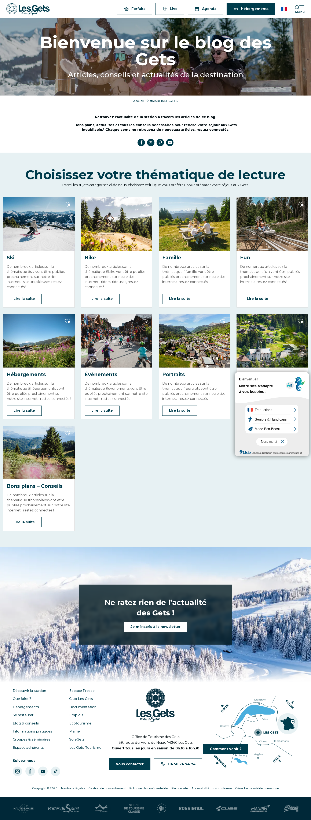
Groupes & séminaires (31, 739)
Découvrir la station (29, 691)
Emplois (76, 715)
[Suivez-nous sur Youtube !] (43, 771)
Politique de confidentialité (148, 788)
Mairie (74, 731)
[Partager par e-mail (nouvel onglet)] (170, 142)
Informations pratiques (32, 731)
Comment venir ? (225, 749)
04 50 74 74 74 (181, 764)
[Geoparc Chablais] (101, 808)
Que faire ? (22, 699)
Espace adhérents (28, 748)
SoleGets (77, 739)
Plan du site (179, 788)
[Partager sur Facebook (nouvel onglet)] (141, 142)
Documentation (82, 707)
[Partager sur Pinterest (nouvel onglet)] (160, 142)
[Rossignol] (191, 808)
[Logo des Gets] (155, 705)
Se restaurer (23, 715)
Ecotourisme (80, 723)
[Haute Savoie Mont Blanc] (23, 808)
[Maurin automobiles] (260, 808)
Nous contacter (130, 764)
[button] (284, 9)
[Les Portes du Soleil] (63, 808)
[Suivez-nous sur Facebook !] (30, 771)
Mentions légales (73, 788)
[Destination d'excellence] (161, 808)
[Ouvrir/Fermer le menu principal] (302, 9)
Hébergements (26, 707)
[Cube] (227, 808)
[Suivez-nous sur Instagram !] (17, 771)
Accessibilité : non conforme (211, 788)
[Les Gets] (28, 9)
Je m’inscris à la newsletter (155, 627)
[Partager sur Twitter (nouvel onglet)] (151, 142)
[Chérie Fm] (291, 808)
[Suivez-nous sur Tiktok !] (55, 771)
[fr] (284, 9)
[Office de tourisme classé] (134, 808)
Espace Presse (82, 691)
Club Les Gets (81, 699)
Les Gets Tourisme (85, 748)
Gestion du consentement (107, 788)
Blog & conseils (26, 723)
